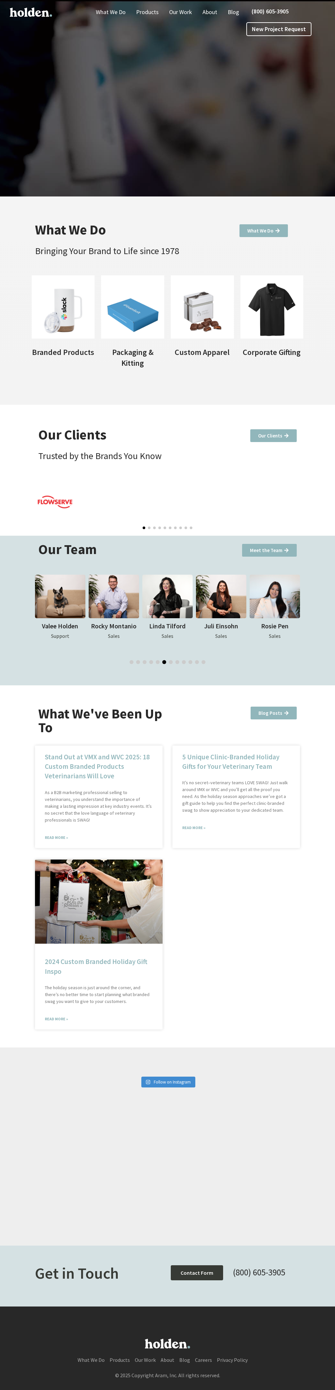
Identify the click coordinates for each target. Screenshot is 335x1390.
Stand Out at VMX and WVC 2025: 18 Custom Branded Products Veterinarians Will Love (97, 766)
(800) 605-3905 (270, 11)
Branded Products (63, 352)
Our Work (180, 12)
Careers (203, 1360)
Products (147, 12)
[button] (144, 528)
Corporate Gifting (272, 352)
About (210, 12)
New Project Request (279, 29)
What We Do (111, 12)
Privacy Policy (232, 1360)
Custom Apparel (202, 352)
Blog (233, 12)
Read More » (56, 837)
